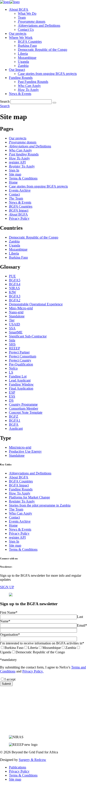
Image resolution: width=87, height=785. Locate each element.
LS (11, 372)
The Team (16, 509)
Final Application (21, 388)
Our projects (17, 33)
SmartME (16, 332)
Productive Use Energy (25, 451)
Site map (15, 174)
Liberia (23, 53)
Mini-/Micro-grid (21, 308)
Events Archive (20, 190)
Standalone (17, 316)
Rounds (24, 154)
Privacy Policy (19, 218)
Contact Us (26, 29)
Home (13, 182)
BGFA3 (14, 296)
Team (22, 17)
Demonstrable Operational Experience (36, 304)
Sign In (14, 170)
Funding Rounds (21, 78)
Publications (17, 767)
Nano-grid (16, 312)
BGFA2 (14, 300)
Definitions (30, 146)
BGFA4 (14, 284)
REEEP (14, 348)
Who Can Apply (20, 513)
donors (31, 21)
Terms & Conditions (23, 178)
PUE (12, 276)
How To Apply (19, 493)
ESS (12, 396)
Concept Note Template (25, 412)
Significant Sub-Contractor (28, 336)
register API (17, 162)
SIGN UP (7, 587)
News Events (20, 202)
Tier (11, 320)
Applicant (16, 428)
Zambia (23, 65)
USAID (14, 324)
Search (5, 101)
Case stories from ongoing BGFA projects (47, 74)
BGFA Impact (19, 485)
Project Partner (19, 352)
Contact (14, 194)
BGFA (18, 214)
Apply (29, 86)
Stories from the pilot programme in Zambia (39, 505)
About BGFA (18, 9)
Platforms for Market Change (29, 497)
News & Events (20, 94)
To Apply (22, 166)
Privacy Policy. (33, 671)
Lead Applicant (20, 380)
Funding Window (21, 384)
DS (11, 400)
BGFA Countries (30, 41)
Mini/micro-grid (20, 447)
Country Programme (23, 404)
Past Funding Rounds (33, 82)
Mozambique (27, 57)
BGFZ (13, 416)
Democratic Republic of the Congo (42, 49)
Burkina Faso (27, 45)
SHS (12, 344)
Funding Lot (18, 376)
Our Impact (17, 70)
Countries (20, 206)
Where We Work (21, 37)
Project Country (20, 360)
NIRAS (14, 288)
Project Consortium (22, 356)
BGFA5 (14, 280)
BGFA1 (14, 420)
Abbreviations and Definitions (39, 25)
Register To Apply (22, 501)
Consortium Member (23, 408)
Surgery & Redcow (32, 760)
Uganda (23, 61)
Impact (18, 210)
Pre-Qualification (21, 364)
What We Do (27, 13)
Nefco (13, 368)
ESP (12, 392)
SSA (12, 328)
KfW (12, 292)
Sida (12, 340)
